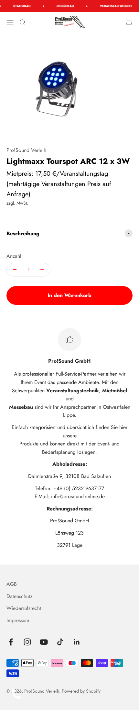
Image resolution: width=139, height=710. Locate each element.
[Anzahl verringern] (15, 269)
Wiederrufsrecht (23, 608)
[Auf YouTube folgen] (43, 642)
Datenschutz (19, 596)
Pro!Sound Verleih (26, 150)
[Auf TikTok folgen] (60, 642)
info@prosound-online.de (78, 496)
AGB (11, 584)
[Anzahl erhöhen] (42, 269)
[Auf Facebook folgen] (10, 642)
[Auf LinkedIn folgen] (76, 642)
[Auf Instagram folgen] (27, 642)
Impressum (17, 620)
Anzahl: (14, 256)
